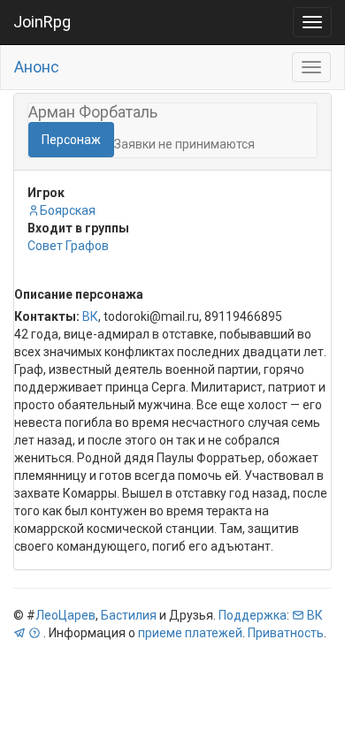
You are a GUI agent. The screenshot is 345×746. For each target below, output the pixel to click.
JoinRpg (42, 21)
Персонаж (71, 140)
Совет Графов (68, 246)
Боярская (68, 210)
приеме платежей (190, 633)
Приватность (286, 633)
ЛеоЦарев (65, 615)
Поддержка (252, 615)
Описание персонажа (78, 294)
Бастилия (129, 615)
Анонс (36, 66)
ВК (90, 316)
